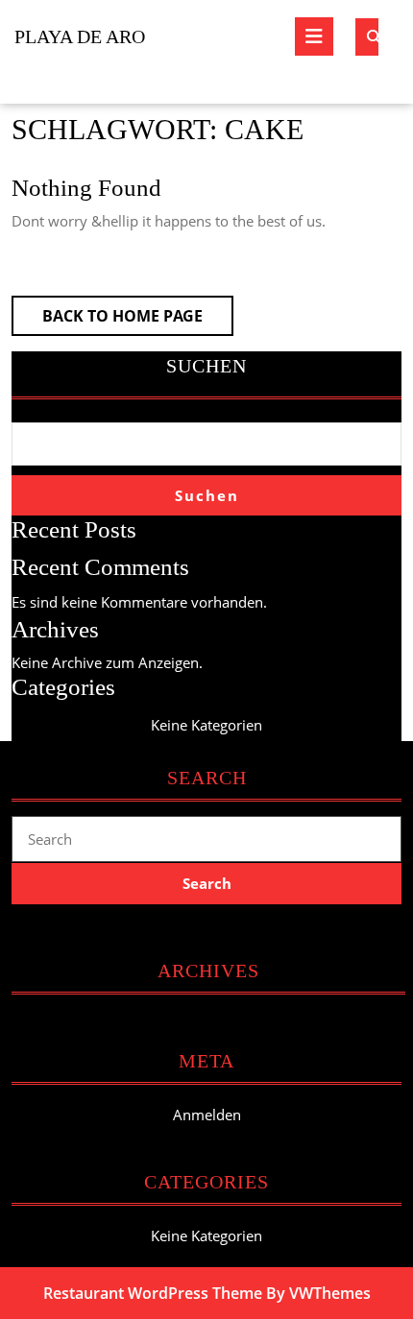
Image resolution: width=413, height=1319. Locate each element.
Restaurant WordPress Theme (152, 1293)
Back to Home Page (137, 320)
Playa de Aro (79, 36)
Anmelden (207, 1114)
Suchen (206, 365)
